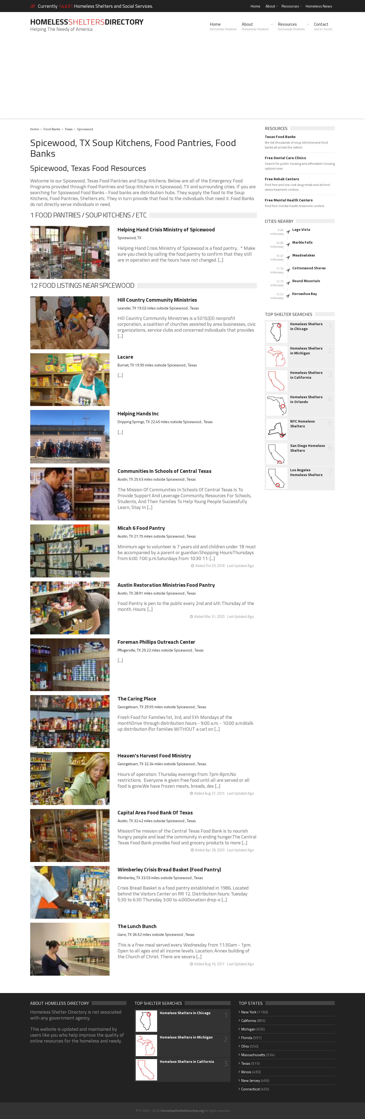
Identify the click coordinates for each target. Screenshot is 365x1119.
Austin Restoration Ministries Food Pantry (166, 585)
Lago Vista (301, 229)
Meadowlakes (303, 255)
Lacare (125, 356)
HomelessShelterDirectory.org (182, 1110)
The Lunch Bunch (137, 926)
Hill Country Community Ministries (157, 300)
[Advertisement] (182, 80)
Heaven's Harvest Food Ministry (154, 755)
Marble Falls (302, 242)
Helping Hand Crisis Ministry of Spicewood (166, 229)
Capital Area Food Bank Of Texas (155, 812)
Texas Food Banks (280, 136)
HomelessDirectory (86, 22)
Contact (323, 26)
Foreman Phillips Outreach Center (156, 642)
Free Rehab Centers (282, 179)
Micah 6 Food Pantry (141, 528)
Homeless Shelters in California (306, 375)
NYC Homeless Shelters (302, 423)
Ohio (245, 1046)
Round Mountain (306, 280)
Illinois (246, 1072)
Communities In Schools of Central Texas (164, 471)
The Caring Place (137, 698)
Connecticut (250, 1089)
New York (249, 1012)
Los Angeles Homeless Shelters (306, 472)
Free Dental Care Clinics (285, 157)
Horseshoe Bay (304, 293)
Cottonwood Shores (309, 268)
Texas (68, 129)
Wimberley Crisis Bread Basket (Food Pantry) (169, 869)
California (248, 1020)
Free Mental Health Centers (289, 200)
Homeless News (319, 6)
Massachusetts (253, 1054)
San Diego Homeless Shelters (307, 448)
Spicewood (85, 129)
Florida (246, 1037)
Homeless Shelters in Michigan (306, 350)
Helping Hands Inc (138, 413)
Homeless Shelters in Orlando (306, 399)
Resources (290, 6)
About (270, 6)
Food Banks (52, 129)
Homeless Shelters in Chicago (306, 326)
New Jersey (250, 1080)
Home (255, 6)
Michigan (248, 1029)
